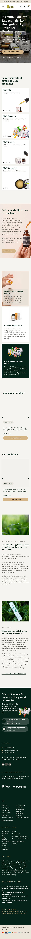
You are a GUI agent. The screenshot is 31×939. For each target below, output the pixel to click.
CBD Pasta (5, 815)
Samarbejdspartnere (18, 841)
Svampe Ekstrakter (7, 820)
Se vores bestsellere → (13, 52)
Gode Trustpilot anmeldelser (20, 839)
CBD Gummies (6, 813)
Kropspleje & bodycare (20, 810)
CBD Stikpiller (6, 810)
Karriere (14, 844)
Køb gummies (7, 136)
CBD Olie (4, 805)
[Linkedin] (9, 764)
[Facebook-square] (3, 764)
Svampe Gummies (7, 817)
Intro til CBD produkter (5, 832)
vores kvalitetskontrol (20, 776)
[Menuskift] (3, 6)
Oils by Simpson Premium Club (6, 839)
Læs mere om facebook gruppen (14, 673)
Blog (3, 835)
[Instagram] (6, 764)
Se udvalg (6, 110)
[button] (3, 417)
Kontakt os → (9, 251)
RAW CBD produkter (22, 817)
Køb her (6, 188)
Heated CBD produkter (20, 814)
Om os (14, 831)
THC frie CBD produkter (20, 806)
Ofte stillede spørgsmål (5, 848)
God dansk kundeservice (19, 836)
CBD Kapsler (5, 808)
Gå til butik (22, 251)
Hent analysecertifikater (11, 57)
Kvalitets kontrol (4, 844)
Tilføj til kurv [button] (15, 438)
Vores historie (16, 834)
